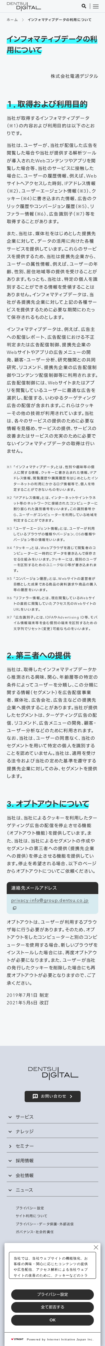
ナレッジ (25, 1131)
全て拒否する (52, 1307)
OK (53, 1319)
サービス (25, 1117)
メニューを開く (96, 6)
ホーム (12, 20)
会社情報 (25, 1175)
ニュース (24, 1190)
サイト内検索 (84, 6)
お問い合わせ (54, 1096)
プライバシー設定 (52, 1294)
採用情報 (25, 1160)
